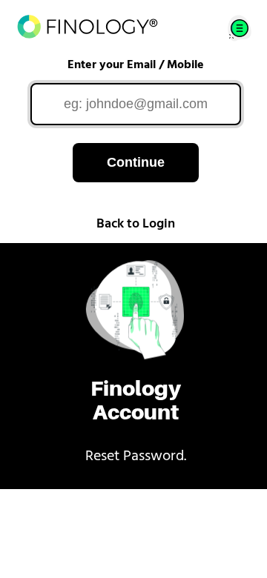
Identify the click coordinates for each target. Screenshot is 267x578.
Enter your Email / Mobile (135, 65)
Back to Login (135, 224)
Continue (136, 162)
